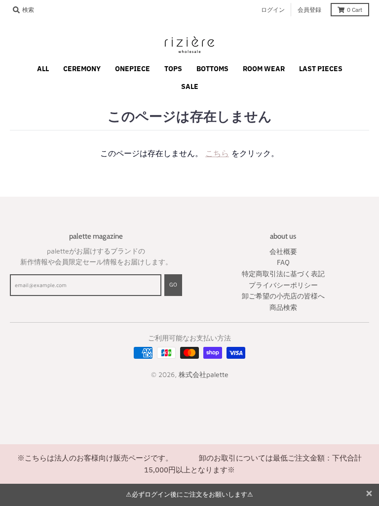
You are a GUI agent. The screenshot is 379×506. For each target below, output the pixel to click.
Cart (354, 9)
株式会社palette (203, 374)
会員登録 (309, 9)
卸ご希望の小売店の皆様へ (283, 296)
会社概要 (283, 251)
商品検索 (283, 307)
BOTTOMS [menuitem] (212, 68)
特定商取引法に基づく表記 (283, 273)
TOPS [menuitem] (173, 68)
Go (173, 284)
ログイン (273, 9)
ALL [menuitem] (43, 68)
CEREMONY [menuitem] (82, 68)
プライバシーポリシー (283, 285)
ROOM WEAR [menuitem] (264, 68)
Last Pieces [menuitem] (320, 68)
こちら (217, 153)
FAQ (283, 262)
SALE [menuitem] (189, 86)
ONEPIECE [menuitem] (132, 68)
